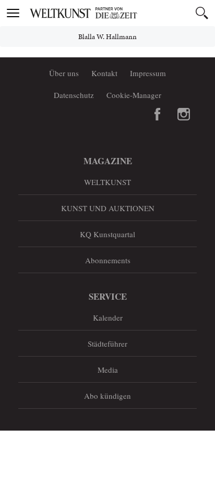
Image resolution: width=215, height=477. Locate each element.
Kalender (108, 317)
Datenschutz (74, 95)
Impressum (148, 73)
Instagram (184, 114)
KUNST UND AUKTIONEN (107, 208)
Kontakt (104, 73)
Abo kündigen (107, 395)
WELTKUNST (107, 182)
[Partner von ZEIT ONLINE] (120, 13)
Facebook (158, 114)
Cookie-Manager (133, 95)
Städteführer (107, 343)
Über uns (64, 73)
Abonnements (107, 260)
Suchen (202, 13)
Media (108, 369)
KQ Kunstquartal (107, 234)
